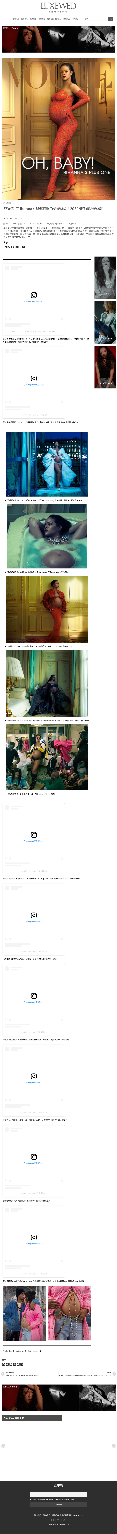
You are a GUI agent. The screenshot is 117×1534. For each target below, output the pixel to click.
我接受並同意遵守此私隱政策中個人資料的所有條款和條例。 (54, 1499)
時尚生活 (75, 19)
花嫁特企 (15, 19)
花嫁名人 (24, 19)
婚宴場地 (42, 19)
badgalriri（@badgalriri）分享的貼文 (34, 415)
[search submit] (110, 19)
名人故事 (7, 203)
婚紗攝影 (58, 19)
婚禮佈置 (50, 19)
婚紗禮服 (33, 19)
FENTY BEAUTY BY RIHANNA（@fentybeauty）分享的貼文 (34, 331)
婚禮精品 (66, 19)
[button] (3, 1446)
